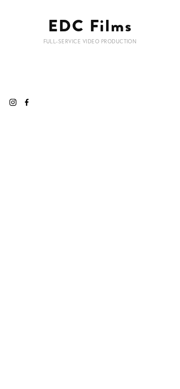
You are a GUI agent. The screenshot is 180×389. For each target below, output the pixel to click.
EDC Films (90, 26)
